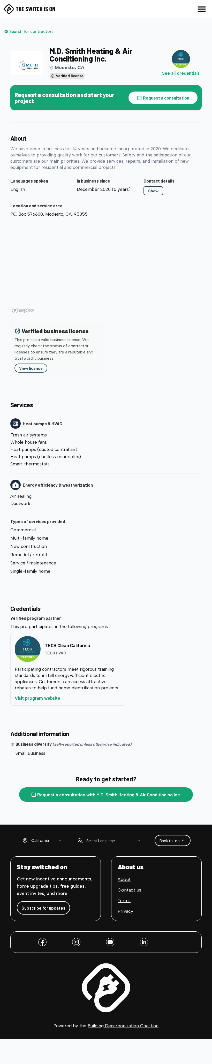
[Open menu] (201, 9)
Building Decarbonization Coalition (123, 1025)
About (124, 879)
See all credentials (181, 73)
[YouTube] (110, 942)
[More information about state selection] (25, 840)
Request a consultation (166, 97)
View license (31, 368)
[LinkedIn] (144, 942)
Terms (124, 900)
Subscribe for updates (43, 907)
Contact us (129, 890)
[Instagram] (76, 942)
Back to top (169, 840)
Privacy (125, 911)
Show (153, 190)
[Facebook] (42, 942)
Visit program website (58, 698)
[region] (106, 267)
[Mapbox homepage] (23, 310)
